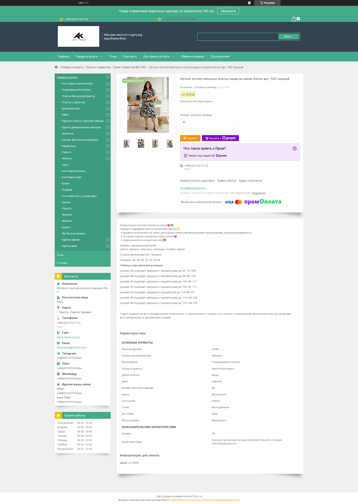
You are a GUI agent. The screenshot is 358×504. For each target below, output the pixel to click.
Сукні (65, 164)
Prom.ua (197, 496)
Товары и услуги (86, 56)
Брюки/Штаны (71, 108)
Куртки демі (69, 245)
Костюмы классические (77, 83)
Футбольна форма (73, 233)
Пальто (66, 152)
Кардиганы (69, 146)
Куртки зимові (71, 239)
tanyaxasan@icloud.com (71, 347)
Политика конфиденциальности (221, 500)
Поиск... (289, 36)
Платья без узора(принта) (78, 96)
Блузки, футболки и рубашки (80, 139)
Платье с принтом (98, 67)
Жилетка (67, 133)
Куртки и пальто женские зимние (83, 120)
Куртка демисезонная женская (81, 127)
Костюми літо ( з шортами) (79, 196)
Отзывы (62, 262)
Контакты (130, 56)
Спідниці (67, 189)
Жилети (67, 214)
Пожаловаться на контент (184, 500)
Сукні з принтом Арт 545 (129, 67)
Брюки (66, 202)
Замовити (228, 11)
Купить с (215, 138)
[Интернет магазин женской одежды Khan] (78, 37)
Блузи (65, 183)
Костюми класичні (73, 171)
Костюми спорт (72, 177)
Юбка (65, 114)
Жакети (67, 220)
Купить (192, 138)
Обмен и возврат (192, 56)
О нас (113, 56)
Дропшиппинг (220, 56)
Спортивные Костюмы (76, 89)
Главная (63, 56)
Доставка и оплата (156, 56)
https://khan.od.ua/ (68, 337)
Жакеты (67, 158)
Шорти (66, 227)
